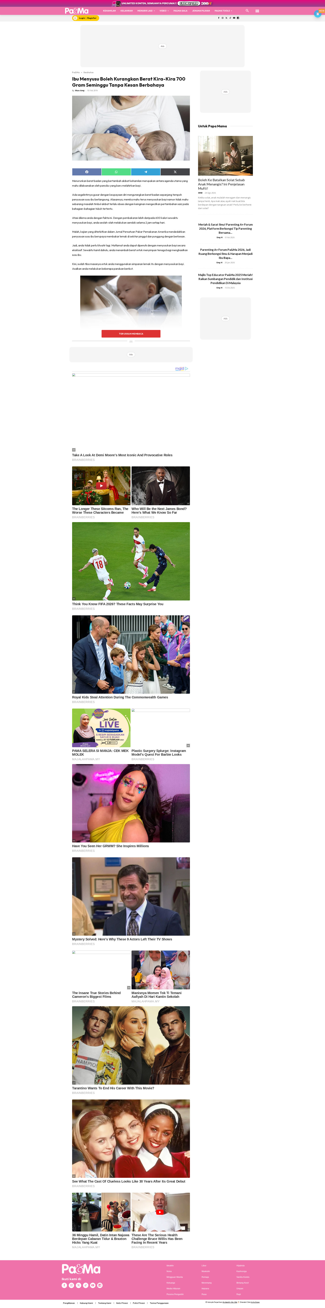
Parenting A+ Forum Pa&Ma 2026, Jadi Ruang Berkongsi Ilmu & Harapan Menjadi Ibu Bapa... (226, 254)
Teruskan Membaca (131, 333)
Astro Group (255, 1302)
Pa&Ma (76, 72)
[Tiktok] (230, 18)
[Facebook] (219, 18)
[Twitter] (226, 18)
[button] (247, 11)
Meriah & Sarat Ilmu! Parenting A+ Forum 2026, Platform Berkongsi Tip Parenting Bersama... (225, 228)
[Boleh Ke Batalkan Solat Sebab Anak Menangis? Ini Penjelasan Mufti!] (225, 156)
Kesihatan (89, 72)
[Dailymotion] (238, 18)
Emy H (220, 237)
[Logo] (77, 11)
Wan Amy (79, 90)
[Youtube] (234, 18)
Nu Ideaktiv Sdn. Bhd (230, 1302)
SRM (200, 192)
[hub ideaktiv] (257, 9)
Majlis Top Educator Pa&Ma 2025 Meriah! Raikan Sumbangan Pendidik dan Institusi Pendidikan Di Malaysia (225, 279)
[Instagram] (222, 18)
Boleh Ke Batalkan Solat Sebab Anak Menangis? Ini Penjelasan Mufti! (221, 184)
